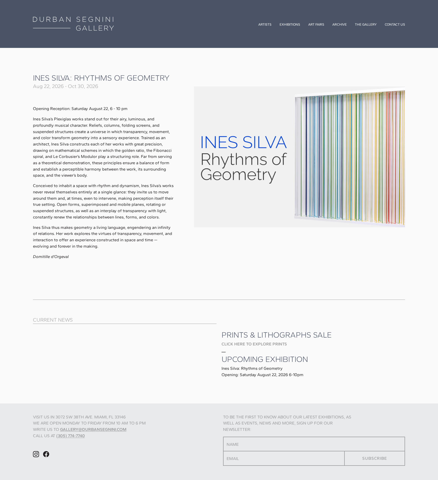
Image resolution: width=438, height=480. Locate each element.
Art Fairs (316, 24)
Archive (339, 24)
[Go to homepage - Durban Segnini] (94, 24)
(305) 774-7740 (70, 435)
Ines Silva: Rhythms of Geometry (101, 78)
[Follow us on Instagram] (36, 458)
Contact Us (395, 24)
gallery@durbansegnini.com (93, 429)
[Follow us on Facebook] (46, 458)
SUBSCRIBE (374, 458)
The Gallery (366, 24)
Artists (264, 24)
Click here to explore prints (254, 343)
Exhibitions (290, 24)
